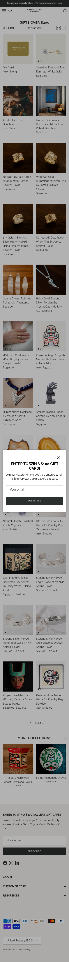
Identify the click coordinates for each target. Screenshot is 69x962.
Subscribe (34, 500)
